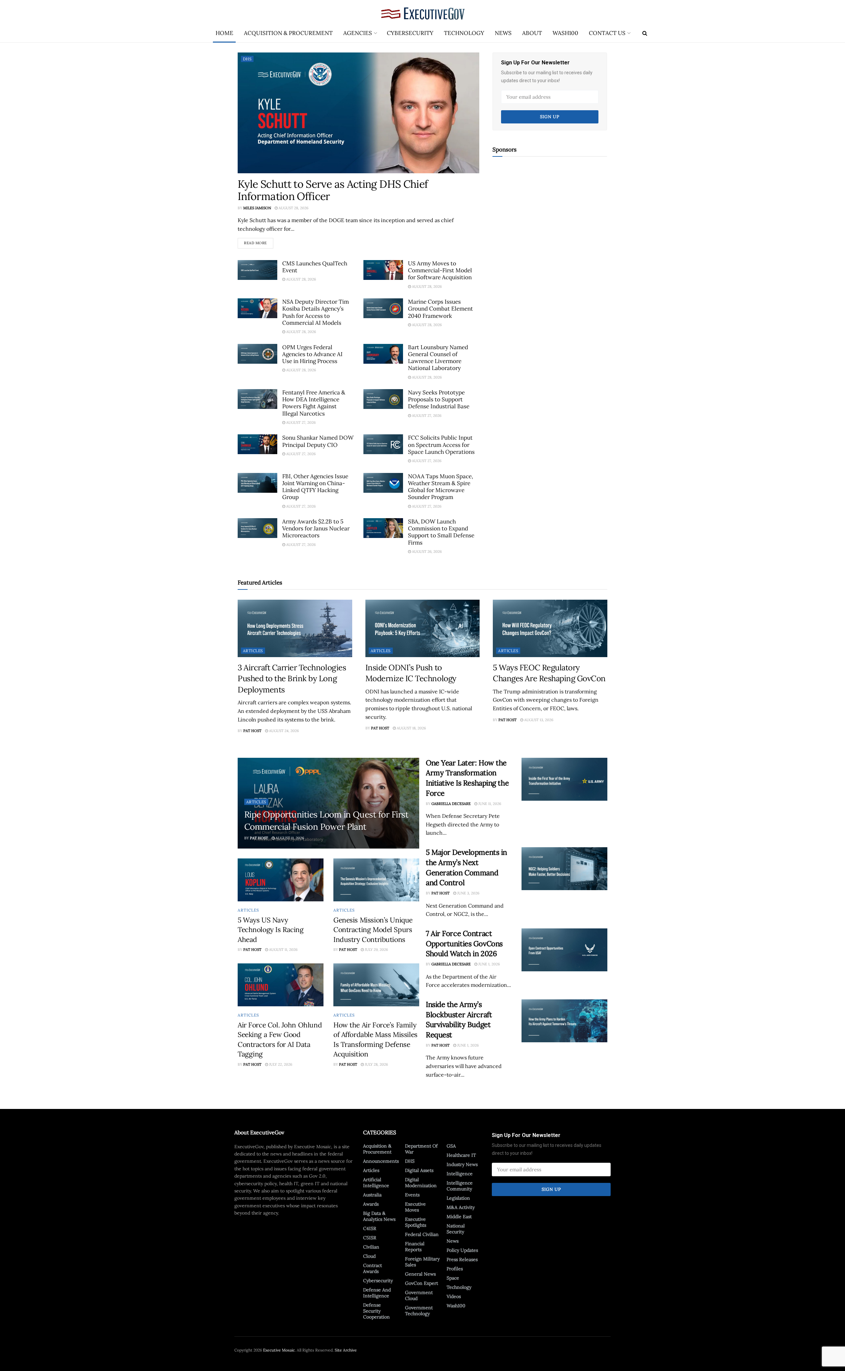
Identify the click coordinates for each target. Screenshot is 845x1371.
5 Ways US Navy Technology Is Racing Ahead (271, 930)
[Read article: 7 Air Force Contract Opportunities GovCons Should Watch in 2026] (564, 949)
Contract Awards (372, 1268)
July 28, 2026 (376, 1064)
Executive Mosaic (279, 1350)
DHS (247, 58)
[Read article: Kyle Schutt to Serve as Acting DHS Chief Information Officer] (358, 112)
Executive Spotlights (415, 1222)
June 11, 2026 (489, 803)
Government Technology (419, 1311)
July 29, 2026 (376, 949)
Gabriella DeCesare (451, 803)
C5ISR (369, 1238)
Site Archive (346, 1350)
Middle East (459, 1217)
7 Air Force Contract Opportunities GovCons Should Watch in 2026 (464, 943)
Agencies (357, 33)
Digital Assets (419, 1170)
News (503, 33)
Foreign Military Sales (422, 1262)
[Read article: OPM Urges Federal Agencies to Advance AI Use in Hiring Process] (257, 354)
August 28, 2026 (293, 208)
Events (412, 1195)
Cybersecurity (410, 33)
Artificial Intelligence (376, 1182)
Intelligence (460, 1174)
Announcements (381, 1161)
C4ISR (369, 1228)
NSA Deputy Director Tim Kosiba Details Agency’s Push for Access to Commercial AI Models (315, 312)
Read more (258, 241)
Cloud (369, 1256)
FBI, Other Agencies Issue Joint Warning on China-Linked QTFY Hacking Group (315, 487)
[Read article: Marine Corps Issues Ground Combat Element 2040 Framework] (383, 308)
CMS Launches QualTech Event (314, 267)
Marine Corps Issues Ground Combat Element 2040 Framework (440, 308)
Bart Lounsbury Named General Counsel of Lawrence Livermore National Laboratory (438, 358)
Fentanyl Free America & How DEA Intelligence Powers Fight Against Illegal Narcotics (313, 403)
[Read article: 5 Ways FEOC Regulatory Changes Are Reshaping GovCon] (550, 628)
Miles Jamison (257, 208)
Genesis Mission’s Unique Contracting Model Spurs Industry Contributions (373, 930)
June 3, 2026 (467, 893)
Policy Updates (462, 1250)
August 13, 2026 (538, 720)
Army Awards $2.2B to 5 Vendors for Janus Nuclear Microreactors (316, 528)
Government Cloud (419, 1295)
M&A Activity (461, 1207)
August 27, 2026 (300, 422)
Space (453, 1278)
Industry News (462, 1164)
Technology (464, 33)
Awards (371, 1204)
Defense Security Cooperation (376, 1311)
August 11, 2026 (289, 838)
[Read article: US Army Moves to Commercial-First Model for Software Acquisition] (383, 270)
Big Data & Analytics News (379, 1216)
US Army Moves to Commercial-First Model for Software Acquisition (440, 270)
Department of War (421, 1149)
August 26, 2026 (426, 551)
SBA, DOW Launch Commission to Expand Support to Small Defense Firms (441, 532)
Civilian (371, 1247)
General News (420, 1274)
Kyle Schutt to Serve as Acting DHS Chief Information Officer (333, 190)
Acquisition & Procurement (288, 33)
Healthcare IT (461, 1155)
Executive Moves (415, 1207)
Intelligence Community (460, 1186)
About (532, 33)
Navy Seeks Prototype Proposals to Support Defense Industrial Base (438, 399)
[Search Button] (644, 33)
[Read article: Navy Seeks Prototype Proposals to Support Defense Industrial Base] (383, 399)
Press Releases (462, 1259)
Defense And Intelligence (377, 1293)
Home (224, 33)
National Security (456, 1229)
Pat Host (252, 730)
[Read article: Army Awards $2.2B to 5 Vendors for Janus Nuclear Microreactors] (257, 528)
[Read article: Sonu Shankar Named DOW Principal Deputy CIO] (257, 444)
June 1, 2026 (488, 964)
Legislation (458, 1198)
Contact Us (607, 33)
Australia (372, 1195)
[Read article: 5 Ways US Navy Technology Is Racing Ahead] (280, 879)
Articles (253, 650)
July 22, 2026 (280, 1064)
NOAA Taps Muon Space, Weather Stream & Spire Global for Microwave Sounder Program (440, 487)
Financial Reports (414, 1247)
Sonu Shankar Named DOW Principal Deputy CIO (318, 441)
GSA (451, 1146)
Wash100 (565, 33)
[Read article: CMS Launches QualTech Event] (257, 270)
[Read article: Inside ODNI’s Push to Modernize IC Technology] (422, 628)
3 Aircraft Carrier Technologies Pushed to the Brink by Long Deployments (292, 678)
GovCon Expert (421, 1283)
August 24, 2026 (283, 730)
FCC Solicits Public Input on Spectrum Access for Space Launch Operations (441, 444)
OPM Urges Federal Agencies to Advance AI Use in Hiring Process (312, 354)
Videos (454, 1296)
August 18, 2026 (411, 728)
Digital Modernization (421, 1182)
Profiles (455, 1269)
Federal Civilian (422, 1234)
